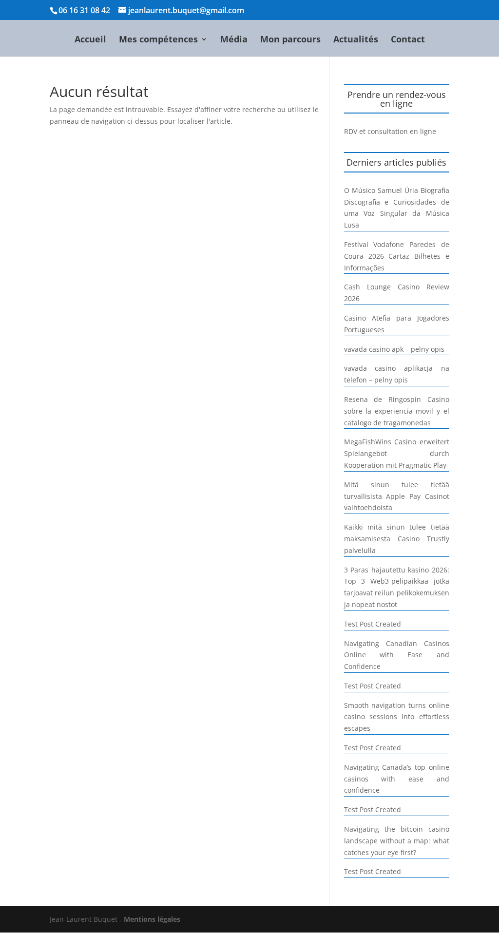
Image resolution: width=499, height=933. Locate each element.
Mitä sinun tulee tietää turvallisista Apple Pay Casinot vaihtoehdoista (396, 496)
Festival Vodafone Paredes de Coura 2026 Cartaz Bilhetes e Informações (396, 256)
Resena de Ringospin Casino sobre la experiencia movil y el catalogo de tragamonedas (396, 411)
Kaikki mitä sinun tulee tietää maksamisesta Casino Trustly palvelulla (396, 538)
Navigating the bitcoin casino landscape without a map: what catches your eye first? (396, 840)
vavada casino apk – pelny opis (394, 349)
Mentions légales (152, 919)
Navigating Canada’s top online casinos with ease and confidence (396, 778)
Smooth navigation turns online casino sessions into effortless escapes (396, 717)
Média (234, 40)
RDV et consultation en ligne (390, 131)
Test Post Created (372, 623)
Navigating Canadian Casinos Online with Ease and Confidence (396, 655)
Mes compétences (158, 40)
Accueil (90, 40)
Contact (408, 40)
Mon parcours (290, 40)
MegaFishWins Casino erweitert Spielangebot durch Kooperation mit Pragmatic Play (396, 453)
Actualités (355, 40)
